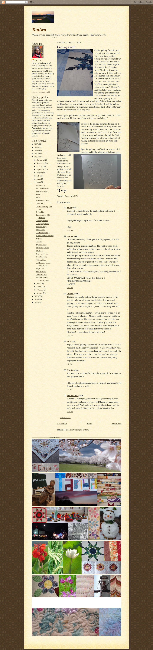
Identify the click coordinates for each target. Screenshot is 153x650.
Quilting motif (41, 244)
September (41, 169)
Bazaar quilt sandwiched (44, 235)
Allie (69, 341)
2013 (36, 144)
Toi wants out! (41, 274)
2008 (36, 296)
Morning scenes (42, 277)
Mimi (69, 207)
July (38, 176)
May (38, 182)
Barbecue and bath (42, 200)
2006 (36, 302)
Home (89, 423)
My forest (39, 251)
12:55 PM (70, 335)
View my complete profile (41, 92)
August (39, 172)
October (40, 166)
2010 (36, 153)
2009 (36, 157)
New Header (40, 185)
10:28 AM (70, 230)
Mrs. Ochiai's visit (42, 188)
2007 (36, 299)
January (40, 293)
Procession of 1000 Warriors (43, 216)
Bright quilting (41, 257)
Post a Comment (65, 418)
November (41, 163)
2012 (36, 147)
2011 (36, 150)
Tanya (38, 60)
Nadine (70, 236)
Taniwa (39, 29)
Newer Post (62, 423)
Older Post (116, 423)
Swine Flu (40, 212)
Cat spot (39, 239)
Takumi (39, 241)
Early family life (42, 254)
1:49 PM (69, 364)
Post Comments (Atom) (79, 429)
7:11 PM (69, 389)
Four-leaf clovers (42, 191)
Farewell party (41, 226)
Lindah (70, 293)
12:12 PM (70, 288)
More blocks (40, 229)
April (39, 283)
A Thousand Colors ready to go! (43, 264)
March (39, 286)
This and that (41, 260)
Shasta (70, 370)
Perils (38, 197)
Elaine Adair (72, 395)
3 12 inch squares (42, 280)
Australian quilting (42, 232)
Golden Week (41, 271)
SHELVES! (40, 203)
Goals (38, 194)
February (40, 290)
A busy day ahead (42, 223)
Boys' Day (40, 268)
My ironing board (42, 247)
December (40, 160)
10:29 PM (70, 412)
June (38, 179)
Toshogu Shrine (42, 220)
